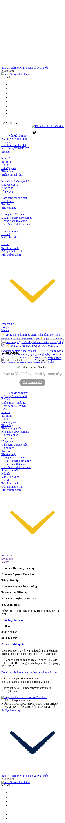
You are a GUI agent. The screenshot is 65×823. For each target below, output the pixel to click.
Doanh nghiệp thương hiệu (16, 217)
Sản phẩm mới (9, 230)
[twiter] (10, 84)
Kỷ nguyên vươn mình (14, 138)
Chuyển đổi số (9, 184)
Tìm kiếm (42, 360)
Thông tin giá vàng (12, 174)
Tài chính (6, 161)
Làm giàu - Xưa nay (13, 214)
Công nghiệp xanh (12, 251)
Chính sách (7, 201)
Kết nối (5, 234)
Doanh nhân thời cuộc (14, 220)
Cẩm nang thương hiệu (14, 197)
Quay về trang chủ (32, 382)
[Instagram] (10, 97)
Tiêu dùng (7, 171)
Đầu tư (5, 164)
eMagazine (7, 323)
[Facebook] (10, 93)
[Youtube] (10, 101)
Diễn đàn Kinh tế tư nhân (16, 224)
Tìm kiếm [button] (24, 74)
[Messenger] (10, 105)
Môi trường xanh (11, 254)
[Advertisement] (32, 33)
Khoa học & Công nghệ (15, 181)
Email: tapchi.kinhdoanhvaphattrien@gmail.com (29, 672)
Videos (5, 330)
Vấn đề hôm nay (18, 135)
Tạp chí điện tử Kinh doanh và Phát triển (24, 67)
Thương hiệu (8, 207)
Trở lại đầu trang (10, 710)
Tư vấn (5, 204)
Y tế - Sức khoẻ (10, 237)
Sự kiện (5, 151)
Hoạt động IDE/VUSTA (15, 148)
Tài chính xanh (10, 248)
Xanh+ (5, 480)
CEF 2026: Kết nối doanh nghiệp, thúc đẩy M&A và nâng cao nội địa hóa (32, 342)
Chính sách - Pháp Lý (13, 145)
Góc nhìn (6, 142)
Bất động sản (8, 168)
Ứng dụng (7, 191)
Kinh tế (5, 158)
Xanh (5, 244)
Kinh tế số (7, 187)
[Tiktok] (10, 110)
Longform (7, 327)
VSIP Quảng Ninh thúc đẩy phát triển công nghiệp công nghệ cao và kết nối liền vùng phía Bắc (32, 354)
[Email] (10, 88)
